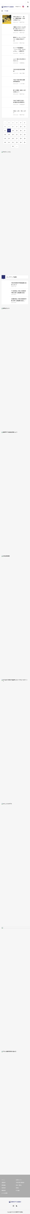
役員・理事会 (19, 1185)
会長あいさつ (19, 1179)
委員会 (17, 1187)
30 (5, 142)
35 (24, 142)
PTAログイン (18, 6)
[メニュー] (27, 6)
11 (24, 126)
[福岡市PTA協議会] (8, 7)
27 (16, 138)
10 (20, 126)
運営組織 (3, 1185)
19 (9, 134)
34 (20, 142)
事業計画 (3, 1190)
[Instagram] (13, 1206)
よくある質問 (4, 1193)
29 (24, 138)
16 (20, 130)
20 (13, 134)
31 (9, 142)
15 (16, 130)
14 (13, 130)
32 (13, 142)
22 (20, 134)
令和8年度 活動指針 (20, 1182)
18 (5, 134)
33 (16, 142)
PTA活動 (17, 1190)
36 (13, 146)
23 (24, 134)
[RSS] (16, 1206)
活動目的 (3, 1182)
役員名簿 (3, 1187)
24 (5, 138)
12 (5, 130)
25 (9, 138)
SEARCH (28, 2)
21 (16, 134)
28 (20, 138)
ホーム (3, 1179)
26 (13, 138)
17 (24, 130)
